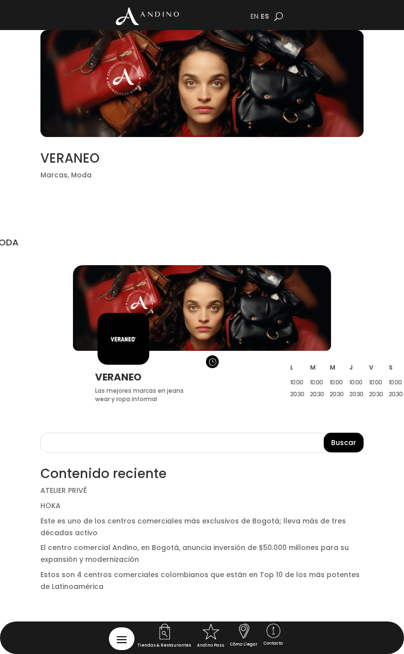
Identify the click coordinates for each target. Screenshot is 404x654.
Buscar (343, 442)
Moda (81, 175)
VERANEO (70, 158)
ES (265, 16)
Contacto (273, 643)
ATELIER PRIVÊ (63, 490)
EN (254, 16)
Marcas (53, 175)
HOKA (50, 506)
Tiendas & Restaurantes (164, 645)
